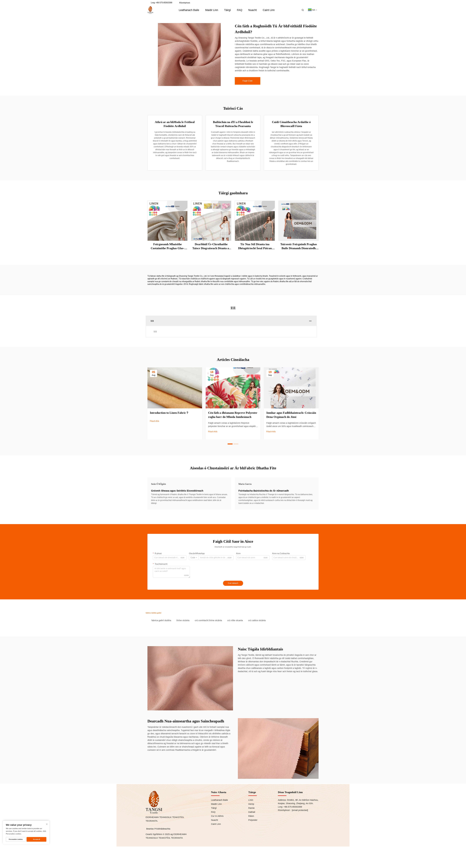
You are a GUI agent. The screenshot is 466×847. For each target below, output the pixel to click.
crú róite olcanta (235, 620)
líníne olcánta (182, 620)
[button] (230, 443)
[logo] (150, 10)
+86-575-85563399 (164, 3)
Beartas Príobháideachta (158, 829)
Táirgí (227, 10)
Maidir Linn (211, 10)
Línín (250, 800)
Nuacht (252, 10)
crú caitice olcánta (257, 620)
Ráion (251, 816)
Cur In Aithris (217, 816)
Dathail (251, 812)
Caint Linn (269, 10)
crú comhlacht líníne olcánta (208, 620)
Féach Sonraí (167, 221)
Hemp (251, 804)
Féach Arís (154, 421)
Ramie (251, 808)
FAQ (239, 10)
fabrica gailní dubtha (161, 620)
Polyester (252, 820)
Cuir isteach (233, 583)
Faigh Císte (248, 81)
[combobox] (194, 557)
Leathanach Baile (189, 10)
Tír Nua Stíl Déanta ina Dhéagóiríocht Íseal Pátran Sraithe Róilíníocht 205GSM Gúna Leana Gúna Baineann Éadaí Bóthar (255, 246)
